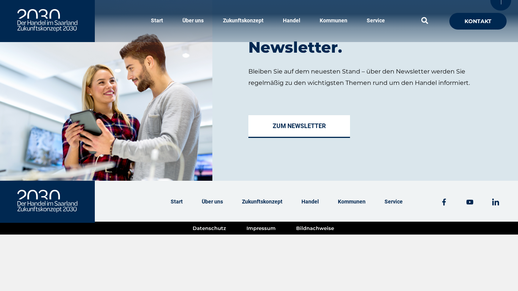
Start (157, 20)
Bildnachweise (315, 228)
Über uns (193, 20)
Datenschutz (209, 228)
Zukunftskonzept (243, 20)
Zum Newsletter (299, 126)
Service (376, 20)
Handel (291, 20)
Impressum (261, 228)
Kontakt (478, 21)
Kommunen (333, 20)
